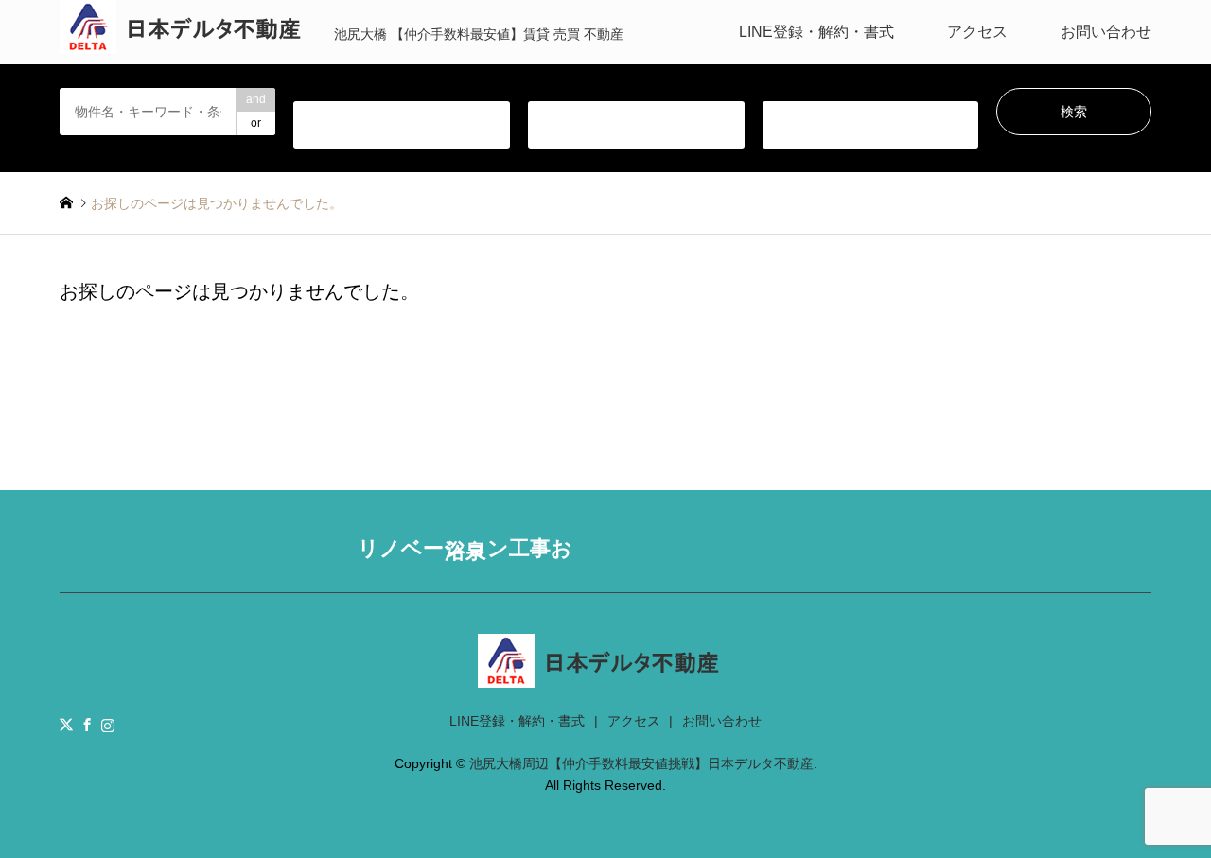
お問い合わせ (1106, 32)
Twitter (66, 724)
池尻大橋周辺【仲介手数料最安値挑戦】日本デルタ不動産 (641, 763)
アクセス (977, 32)
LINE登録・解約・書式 (816, 32)
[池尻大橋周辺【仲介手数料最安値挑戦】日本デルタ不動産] (605, 676)
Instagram (107, 724)
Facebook (87, 724)
